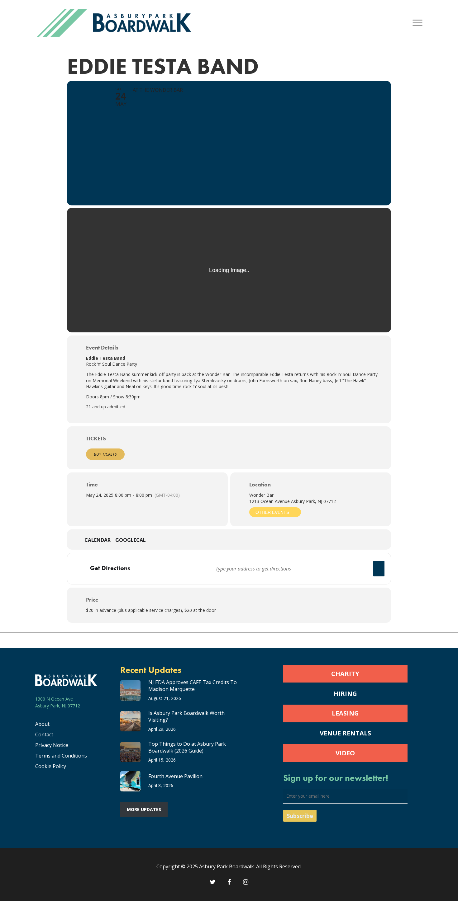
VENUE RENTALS (345, 733)
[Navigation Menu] (418, 23)
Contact (44, 734)
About (42, 723)
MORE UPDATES (144, 809)
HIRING (345, 693)
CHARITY (345, 673)
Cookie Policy (50, 766)
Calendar (97, 540)
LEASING (345, 713)
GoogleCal (130, 540)
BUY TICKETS (105, 454)
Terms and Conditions (61, 755)
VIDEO (345, 753)
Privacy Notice (51, 745)
